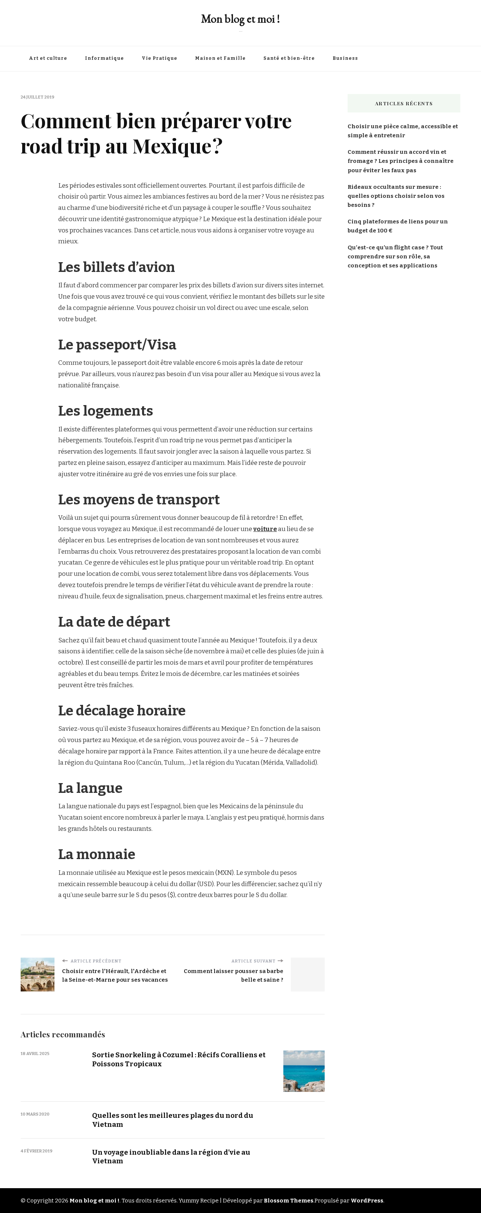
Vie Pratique (159, 58)
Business (345, 58)
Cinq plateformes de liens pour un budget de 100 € (398, 226)
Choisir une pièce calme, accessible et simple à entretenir (403, 131)
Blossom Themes (288, 1200)
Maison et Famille (220, 58)
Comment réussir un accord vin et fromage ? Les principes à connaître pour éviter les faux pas (401, 161)
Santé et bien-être (289, 58)
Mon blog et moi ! (240, 18)
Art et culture (48, 58)
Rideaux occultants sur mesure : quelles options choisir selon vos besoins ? (396, 196)
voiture (265, 529)
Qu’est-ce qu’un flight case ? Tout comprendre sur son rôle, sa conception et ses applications (395, 256)
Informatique (104, 58)
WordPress (367, 1200)
